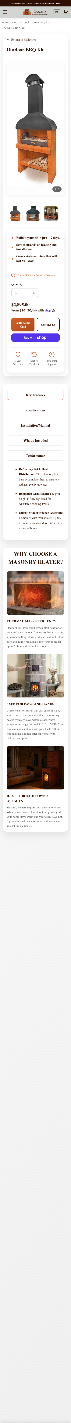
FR (57, 12)
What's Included (35, 440)
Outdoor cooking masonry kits (31, 22)
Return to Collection (23, 39)
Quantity (17, 284)
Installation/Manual (35, 425)
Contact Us (48, 324)
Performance (35, 455)
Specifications (35, 410)
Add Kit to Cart (23, 324)
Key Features (35, 394)
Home (5, 22)
